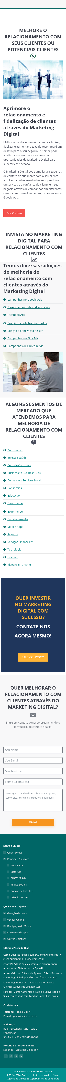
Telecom (12, 557)
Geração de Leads (17, 913)
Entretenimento (17, 519)
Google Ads (17, 865)
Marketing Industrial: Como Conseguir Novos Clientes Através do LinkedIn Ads (28, 984)
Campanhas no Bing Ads (22, 338)
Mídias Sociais (19, 884)
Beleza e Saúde (17, 458)
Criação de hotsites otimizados (27, 323)
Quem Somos (14, 852)
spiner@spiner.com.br (24, 1016)
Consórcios (14, 488)
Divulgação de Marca (19, 926)
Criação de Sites (20, 897)
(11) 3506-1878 (23, 1011)
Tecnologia (14, 549)
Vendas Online (15, 919)
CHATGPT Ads (18, 878)
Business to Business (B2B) (24, 473)
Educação (13, 495)
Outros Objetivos (16, 938)
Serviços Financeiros (20, 542)
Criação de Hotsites (21, 891)
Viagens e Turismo (19, 565)
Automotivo (15, 450)
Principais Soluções (18, 859)
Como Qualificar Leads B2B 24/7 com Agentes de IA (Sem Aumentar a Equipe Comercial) (32, 957)
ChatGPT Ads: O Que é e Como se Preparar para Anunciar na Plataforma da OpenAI (30, 966)
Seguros (12, 534)
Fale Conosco (14, 213)
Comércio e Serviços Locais (24, 480)
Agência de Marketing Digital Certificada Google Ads (33, 1078)
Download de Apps (18, 932)
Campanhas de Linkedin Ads (25, 346)
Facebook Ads (16, 315)
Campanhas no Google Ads (24, 299)
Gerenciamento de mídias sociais (28, 307)
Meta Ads (16, 871)
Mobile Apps (15, 527)
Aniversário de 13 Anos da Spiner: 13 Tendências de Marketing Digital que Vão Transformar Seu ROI (32, 975)
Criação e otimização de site (25, 331)
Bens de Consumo (19, 465)
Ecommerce (15, 503)
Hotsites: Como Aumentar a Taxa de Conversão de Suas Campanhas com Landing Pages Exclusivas (31, 994)
